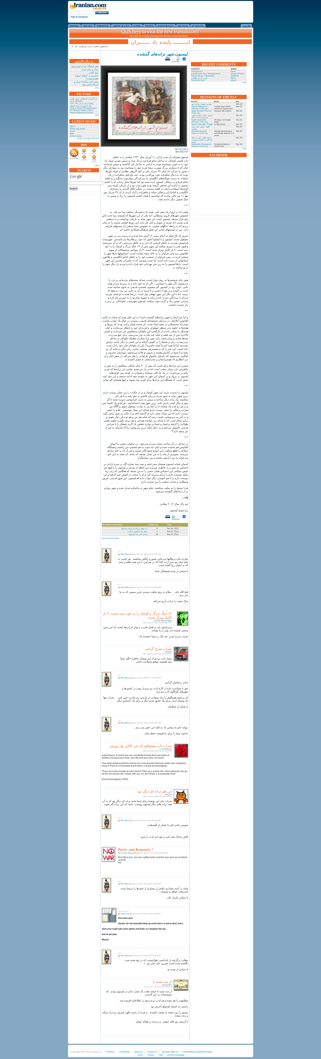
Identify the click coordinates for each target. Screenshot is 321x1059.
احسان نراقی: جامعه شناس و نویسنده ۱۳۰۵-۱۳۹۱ (202, 116)
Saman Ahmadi (237, 73)
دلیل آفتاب (93, 72)
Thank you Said (198, 80)
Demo (233, 71)
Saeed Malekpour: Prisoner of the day (200, 107)
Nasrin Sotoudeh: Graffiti (202, 124)
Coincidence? (197, 71)
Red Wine (183, 149)
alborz (233, 80)
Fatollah (168, 652)
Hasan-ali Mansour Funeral (81, 113)
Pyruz (72, 131)
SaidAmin (235, 76)
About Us (138, 1052)
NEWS (149, 26)
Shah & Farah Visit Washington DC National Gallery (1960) (83, 109)
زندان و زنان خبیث (90, 69)
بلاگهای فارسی (93, 160)
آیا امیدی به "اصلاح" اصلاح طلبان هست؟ (86, 77)
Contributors (124, 1052)
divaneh (168, 794)
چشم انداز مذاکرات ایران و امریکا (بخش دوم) (86, 83)
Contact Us (152, 1052)
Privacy (150, 1055)
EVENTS (197, 26)
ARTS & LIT (121, 26)
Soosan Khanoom (128, 853)
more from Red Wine (110, 538)
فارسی (246, 26)
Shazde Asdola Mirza (163, 621)
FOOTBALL (165, 26)
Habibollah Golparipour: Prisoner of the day (202, 145)
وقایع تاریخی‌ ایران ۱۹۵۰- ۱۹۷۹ (81, 103)
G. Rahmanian (165, 749)
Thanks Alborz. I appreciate (202, 76)
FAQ (161, 1055)
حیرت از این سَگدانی (199, 78)
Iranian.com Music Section (88, 138)
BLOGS (183, 26)
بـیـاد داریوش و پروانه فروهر (81, 106)
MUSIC (88, 26)
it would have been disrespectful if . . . (207, 73)
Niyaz (72, 126)
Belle (72, 134)
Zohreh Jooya (76, 136)
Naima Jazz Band (77, 129)
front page (74, 158)
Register (83, 17)
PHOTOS (102, 26)
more (97, 115)
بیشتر (97, 87)
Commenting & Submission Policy (197, 1052)
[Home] (87, 10)
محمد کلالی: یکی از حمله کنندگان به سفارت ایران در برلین (202, 140)
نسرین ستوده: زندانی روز (202, 104)
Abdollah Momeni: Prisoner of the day (200, 132)
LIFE (137, 26)
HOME (74, 26)
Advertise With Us (170, 1052)
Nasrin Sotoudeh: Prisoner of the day (200, 121)
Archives (111, 1052)
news (94, 153)
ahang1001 (167, 985)
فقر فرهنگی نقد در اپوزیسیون (84, 66)
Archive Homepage (175, 1055)
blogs (84, 153)
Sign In (74, 17)
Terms (140, 1055)
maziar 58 (125, 914)
